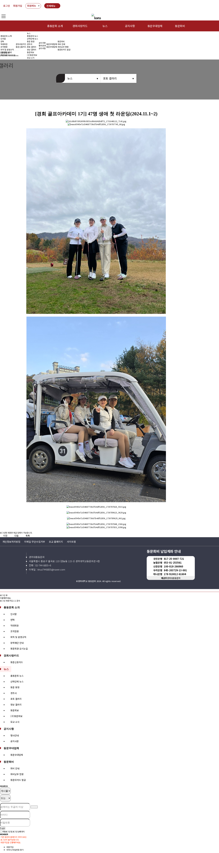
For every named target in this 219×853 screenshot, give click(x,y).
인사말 (3, 38)
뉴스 (104, 26)
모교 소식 (14, 721)
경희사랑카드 (79, 26)
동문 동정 (30, 41)
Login (2, 828)
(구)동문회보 (16, 716)
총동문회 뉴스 (32, 36)
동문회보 (14, 710)
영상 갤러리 (31, 49)
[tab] (109, 607)
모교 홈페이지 (56, 541)
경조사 (29, 44)
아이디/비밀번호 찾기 (15, 849)
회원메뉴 (31, 5)
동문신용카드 (21, 46)
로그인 (6, 5)
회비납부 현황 (63, 46)
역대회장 (4, 44)
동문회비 (180, 26)
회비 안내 (61, 44)
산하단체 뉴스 (32, 38)
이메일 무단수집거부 (34, 541)
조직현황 (4, 46)
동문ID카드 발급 (64, 49)
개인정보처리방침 (11, 541)
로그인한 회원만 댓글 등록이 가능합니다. (16, 532)
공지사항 (130, 26)
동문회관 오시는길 (19, 648)
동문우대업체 (154, 26)
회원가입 (17, 5)
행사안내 (42, 45)
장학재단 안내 (17, 642)
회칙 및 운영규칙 (7, 49)
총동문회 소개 (55, 26)
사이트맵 (71, 541)
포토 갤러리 (31, 46)
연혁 (2, 41)
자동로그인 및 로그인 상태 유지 (13, 831)
